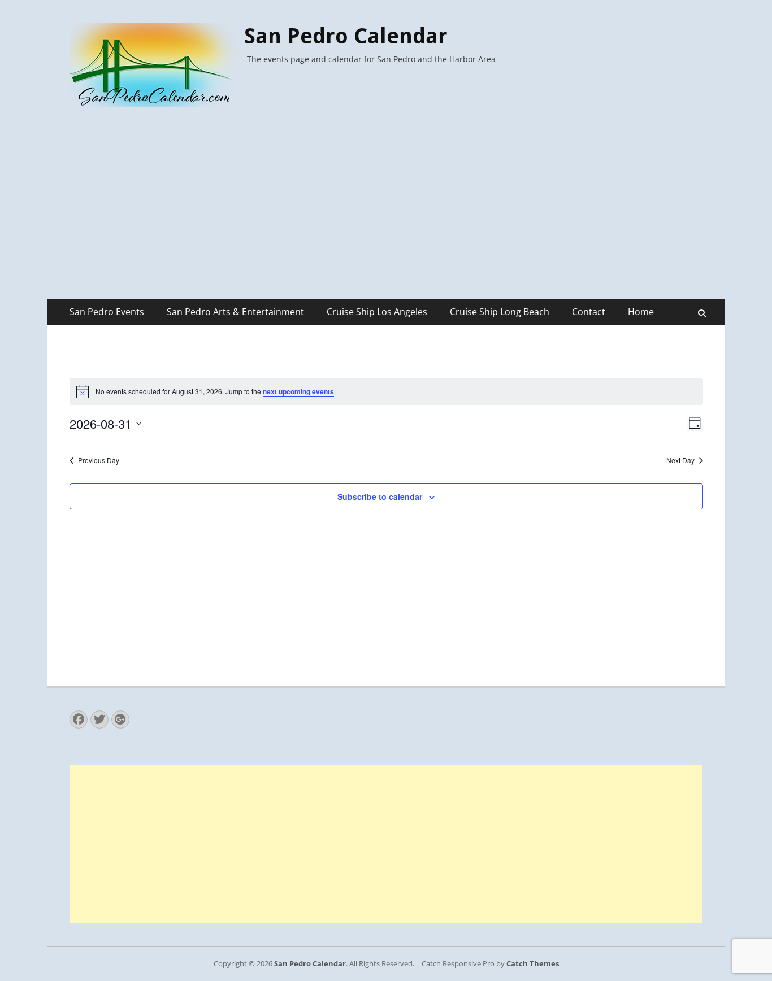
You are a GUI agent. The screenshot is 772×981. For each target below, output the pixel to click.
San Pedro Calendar (346, 36)
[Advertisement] (386, 214)
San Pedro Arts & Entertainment (235, 312)
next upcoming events (298, 391)
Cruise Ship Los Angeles (377, 312)
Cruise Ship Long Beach (499, 312)
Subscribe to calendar (379, 496)
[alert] (386, 391)
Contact (588, 312)
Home (641, 312)
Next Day (680, 460)
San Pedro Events (107, 312)
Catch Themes (532, 963)
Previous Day (98, 460)
